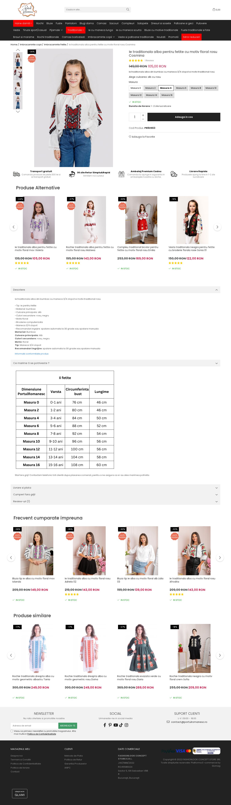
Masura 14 (151, 95)
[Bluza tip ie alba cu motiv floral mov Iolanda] (36, 550)
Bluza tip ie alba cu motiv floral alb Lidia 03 (140, 580)
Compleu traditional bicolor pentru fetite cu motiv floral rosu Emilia (137, 249)
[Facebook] (105, 725)
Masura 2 (150, 88)
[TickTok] (121, 725)
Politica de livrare (20, 767)
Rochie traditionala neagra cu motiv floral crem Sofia (191, 678)
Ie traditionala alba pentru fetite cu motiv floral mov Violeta (35, 249)
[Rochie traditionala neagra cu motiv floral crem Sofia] (194, 648)
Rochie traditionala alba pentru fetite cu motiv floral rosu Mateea (90, 249)
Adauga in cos (184, 117)
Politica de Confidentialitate (41, 733)
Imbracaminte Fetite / (56, 44)
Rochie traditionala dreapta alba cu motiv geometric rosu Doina (86, 678)
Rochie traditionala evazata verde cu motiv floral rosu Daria (139, 678)
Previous (18, 50)
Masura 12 (136, 95)
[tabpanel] (73, 108)
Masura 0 (136, 88)
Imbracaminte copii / (32, 44)
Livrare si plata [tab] (22, 487)
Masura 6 (181, 88)
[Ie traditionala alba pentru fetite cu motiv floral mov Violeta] (39, 220)
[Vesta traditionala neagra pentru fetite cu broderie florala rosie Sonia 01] (192, 220)
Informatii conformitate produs (32, 353)
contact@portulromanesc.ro (188, 722)
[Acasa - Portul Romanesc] (27, 9)
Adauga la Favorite (143, 136)
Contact (15, 771)
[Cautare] (128, 10)
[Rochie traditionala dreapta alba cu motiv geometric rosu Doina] (89, 648)
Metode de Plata (73, 755)
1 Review (149, 60)
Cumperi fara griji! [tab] (24, 494)
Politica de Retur (73, 759)
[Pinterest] (110, 725)
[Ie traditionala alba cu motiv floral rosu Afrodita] (194, 550)
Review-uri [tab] (21, 501)
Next (18, 111)
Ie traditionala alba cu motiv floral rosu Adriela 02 (87, 580)
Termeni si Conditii (21, 759)
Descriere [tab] (19, 289)
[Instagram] (126, 725)
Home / (15, 44)
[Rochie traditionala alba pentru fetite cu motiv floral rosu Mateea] (90, 220)
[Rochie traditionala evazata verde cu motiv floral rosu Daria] (141, 648)
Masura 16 (167, 95)
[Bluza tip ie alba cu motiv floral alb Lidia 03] (141, 550)
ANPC (67, 767)
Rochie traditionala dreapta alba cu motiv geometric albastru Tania (33, 678)
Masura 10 (211, 88)
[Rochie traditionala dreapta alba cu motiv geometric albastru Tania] (36, 648)
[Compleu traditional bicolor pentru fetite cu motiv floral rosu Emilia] (141, 220)
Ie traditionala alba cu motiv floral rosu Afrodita (192, 580)
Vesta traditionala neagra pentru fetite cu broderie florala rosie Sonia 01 (192, 249)
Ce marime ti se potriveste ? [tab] (31, 363)
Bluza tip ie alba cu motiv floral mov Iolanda (33, 580)
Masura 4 (166, 88)
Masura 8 (196, 88)
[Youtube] (115, 725)
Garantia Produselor (75, 763)
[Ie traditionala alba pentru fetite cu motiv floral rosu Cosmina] (73, 108)
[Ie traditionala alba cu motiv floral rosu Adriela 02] (89, 550)
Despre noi (17, 755)
